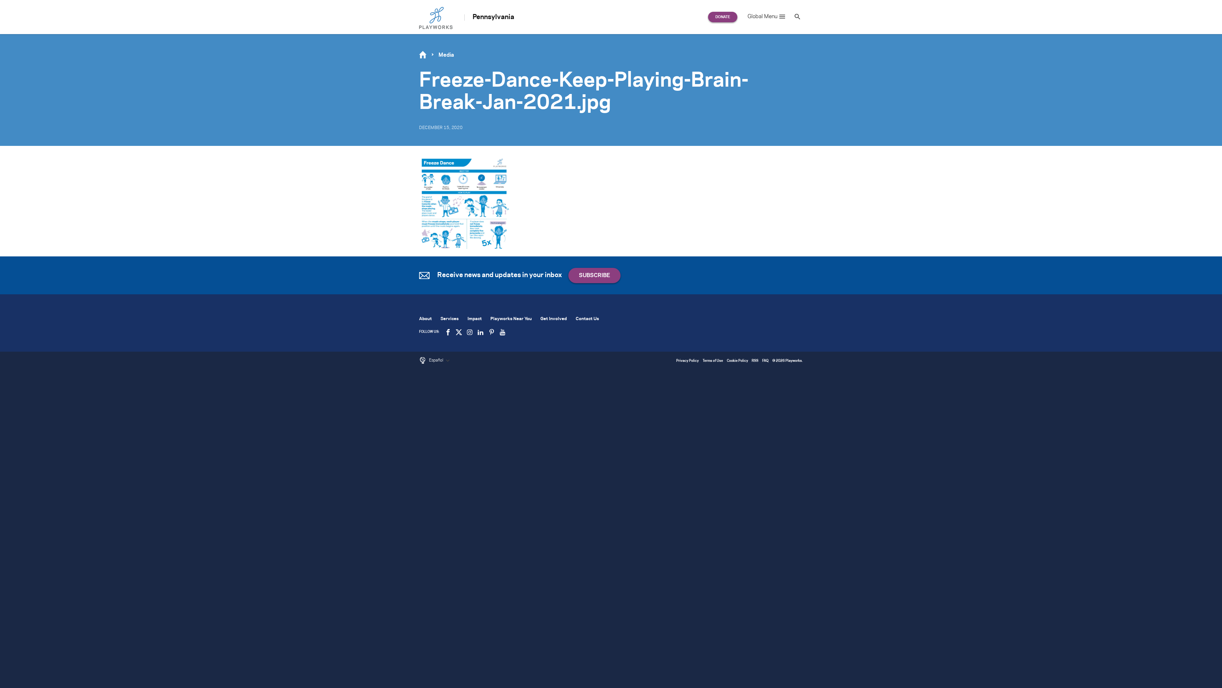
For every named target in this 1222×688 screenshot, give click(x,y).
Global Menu (762, 16)
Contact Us (587, 319)
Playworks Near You (511, 319)
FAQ (765, 361)
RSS (755, 361)
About (425, 319)
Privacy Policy (687, 361)
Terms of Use (713, 361)
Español (436, 360)
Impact (474, 319)
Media (446, 55)
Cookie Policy (737, 361)
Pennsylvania (493, 17)
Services (449, 319)
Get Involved (553, 319)
